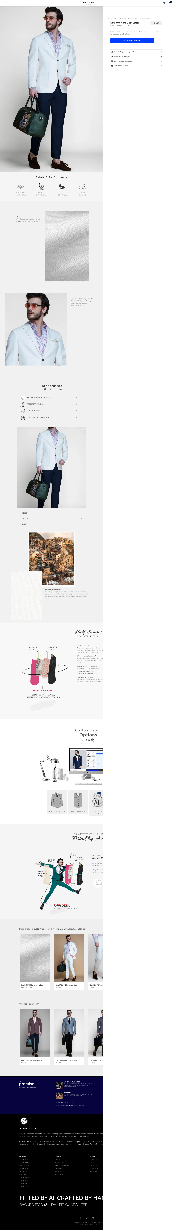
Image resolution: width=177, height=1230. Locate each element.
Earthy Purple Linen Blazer (31, 1060)
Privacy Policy (83, 1225)
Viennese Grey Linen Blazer (66, 1060)
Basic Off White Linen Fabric (32, 985)
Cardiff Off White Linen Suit (66, 985)
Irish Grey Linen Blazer (98, 1060)
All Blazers (123, 18)
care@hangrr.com (79, 1105)
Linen (129, 18)
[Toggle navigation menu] (5, 3)
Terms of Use (93, 1225)
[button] (51, 89)
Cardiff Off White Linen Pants (101, 985)
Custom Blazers (112, 18)
